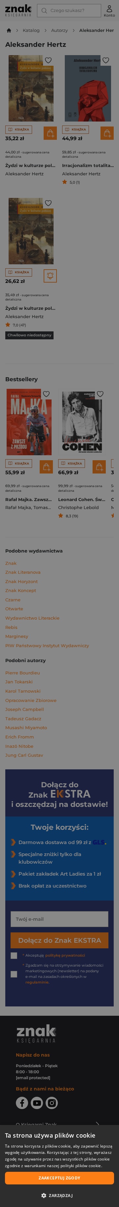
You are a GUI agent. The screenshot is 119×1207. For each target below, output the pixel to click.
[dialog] (59, 1166)
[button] (59, 1195)
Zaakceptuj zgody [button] (59, 1178)
